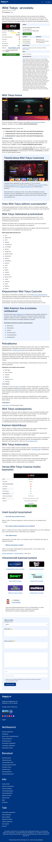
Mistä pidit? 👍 (8, 629)
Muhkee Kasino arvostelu (37, 593)
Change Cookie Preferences (9, 707)
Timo (12, 12)
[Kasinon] (4, 2)
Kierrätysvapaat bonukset (9, 764)
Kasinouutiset (5, 797)
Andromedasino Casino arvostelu (15, 569)
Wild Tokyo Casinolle (11, 54)
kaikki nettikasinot (18, 314)
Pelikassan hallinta (7, 819)
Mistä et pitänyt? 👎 (9, 641)
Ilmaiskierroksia (6, 769)
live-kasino (16, 386)
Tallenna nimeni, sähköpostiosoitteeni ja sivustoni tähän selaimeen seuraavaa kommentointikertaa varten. (23, 680)
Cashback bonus (6, 767)
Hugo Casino (38, 185)
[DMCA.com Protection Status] (5, 711)
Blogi (3, 800)
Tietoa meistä (5, 784)
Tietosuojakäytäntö (7, 793)
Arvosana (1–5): (8, 621)
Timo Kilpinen (16, 602)
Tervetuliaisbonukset (7, 762)
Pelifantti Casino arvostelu (15, 593)
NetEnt (24, 60)
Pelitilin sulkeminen (7, 821)
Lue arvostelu (31, 503)
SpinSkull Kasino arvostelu (37, 569)
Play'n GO (38, 59)
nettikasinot (13, 185)
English (4, 719)
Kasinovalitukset (6, 814)
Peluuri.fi (4, 826)
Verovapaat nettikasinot (8, 745)
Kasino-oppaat (6, 817)
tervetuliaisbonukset (35, 122)
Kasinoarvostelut (18, 553)
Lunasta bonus (27, 33)
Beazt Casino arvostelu (15, 581)
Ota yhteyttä (5, 824)
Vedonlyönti (5, 405)
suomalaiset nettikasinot (25, 186)
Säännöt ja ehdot (6, 795)
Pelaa (30, 506)
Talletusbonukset (6, 760)
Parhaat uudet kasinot (19, 350)
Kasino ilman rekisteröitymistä (10, 736)
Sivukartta (5, 802)
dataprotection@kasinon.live (9, 701)
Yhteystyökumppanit (7, 791)
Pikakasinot (5, 734)
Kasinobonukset (36, 449)
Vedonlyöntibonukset (8, 774)
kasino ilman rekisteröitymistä (39, 294)
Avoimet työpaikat (7, 788)
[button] (42, 2)
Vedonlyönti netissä (7, 748)
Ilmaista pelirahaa (7, 771)
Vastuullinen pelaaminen (8, 812)
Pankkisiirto (25, 47)
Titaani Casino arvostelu (36, 581)
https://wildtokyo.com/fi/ (14, 47)
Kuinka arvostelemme (8, 786)
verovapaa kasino (32, 441)
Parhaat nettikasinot (7, 553)
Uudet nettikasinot (7, 738)
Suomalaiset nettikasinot (8, 743)
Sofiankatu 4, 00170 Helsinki (10, 703)
